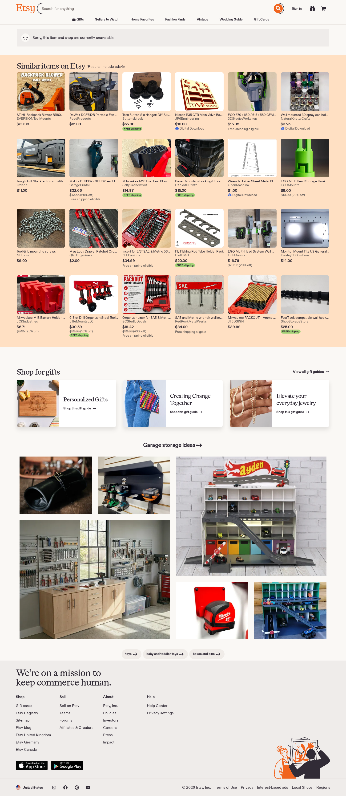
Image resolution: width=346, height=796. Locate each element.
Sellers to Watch (107, 19)
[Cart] (323, 8)
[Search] (278, 8)
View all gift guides (309, 371)
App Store (32, 765)
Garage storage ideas (169, 445)
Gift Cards (261, 19)
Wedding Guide (231, 19)
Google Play (67, 765)
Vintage (202, 19)
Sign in (297, 8)
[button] (29, 787)
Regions (323, 787)
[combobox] (155, 8)
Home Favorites (142, 19)
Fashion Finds (175, 19)
